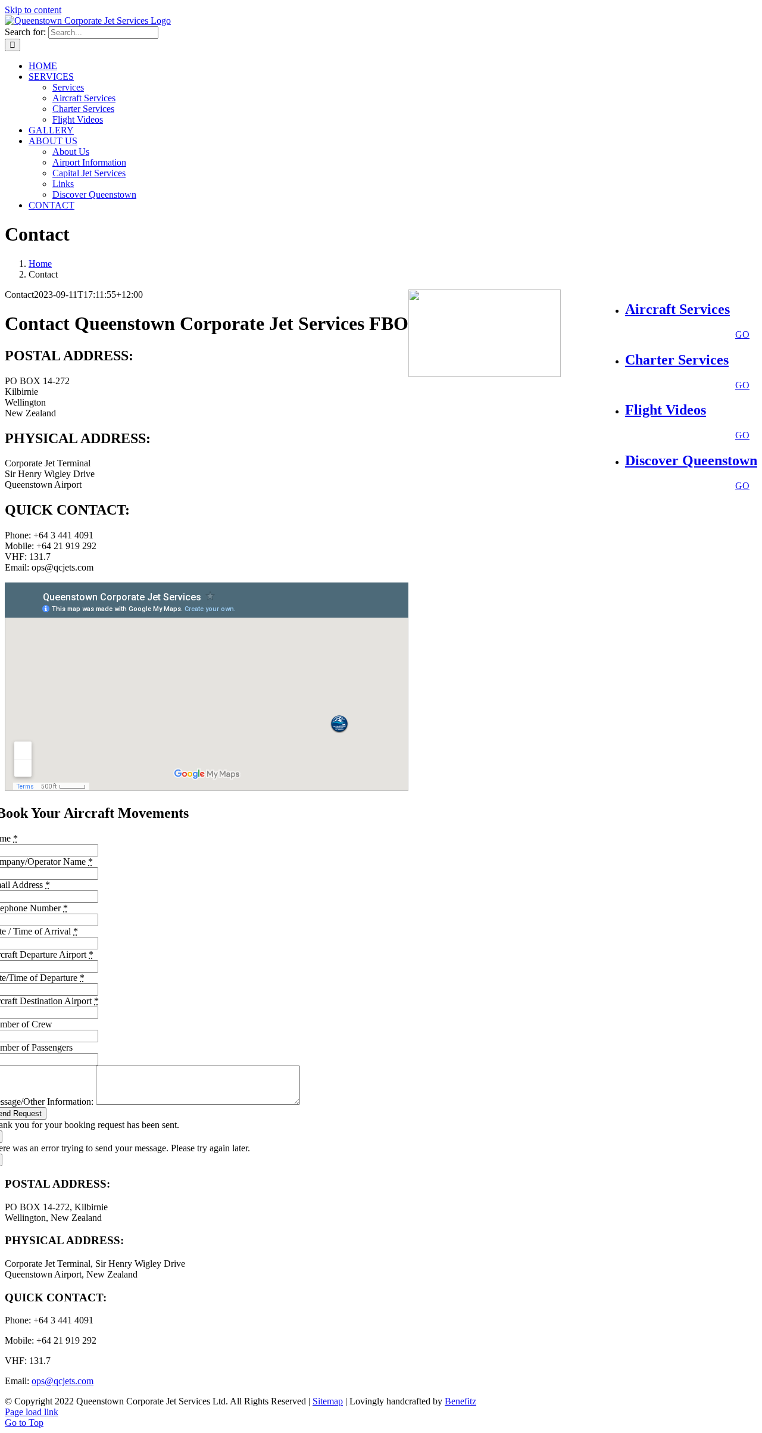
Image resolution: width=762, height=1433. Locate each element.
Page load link (31, 1412)
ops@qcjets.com (62, 1381)
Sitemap (328, 1401)
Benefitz (460, 1401)
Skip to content (33, 10)
